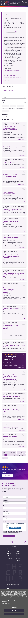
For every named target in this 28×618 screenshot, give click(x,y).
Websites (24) (5, 110)
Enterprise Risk (7, 73)
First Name (5, 495)
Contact (18, 558)
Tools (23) (5, 108)
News (17, 556)
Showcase (6, 8)
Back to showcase (8, 86)
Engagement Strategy (8, 72)
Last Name (5, 500)
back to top (14, 546)
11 (12, 455)
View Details (21, 139)
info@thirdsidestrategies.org (13, 584)
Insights (9, 556)
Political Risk (6, 80)
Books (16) (13, 105)
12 (15, 455)
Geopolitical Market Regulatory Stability (12, 77)
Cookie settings (14, 607)
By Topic (3, 100)
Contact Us (7, 475)
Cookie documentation (6, 603)
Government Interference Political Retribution (13, 79)
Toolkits (9, 553)
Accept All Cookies (15, 530)
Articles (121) (5, 105)
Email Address (6, 505)
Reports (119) (20, 105)
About (17, 549)
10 (9, 455)
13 (18, 455)
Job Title (5, 516)
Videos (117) (11, 108)
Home (3, 8)
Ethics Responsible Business (9, 75)
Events (17, 551)
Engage (18, 553)
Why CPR (9, 551)
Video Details (21, 167)
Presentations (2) (20, 108)
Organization (6, 511)
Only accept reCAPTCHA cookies (15, 527)
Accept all (14, 614)
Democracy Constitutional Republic (11, 70)
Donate (18, 560)
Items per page (5, 114)
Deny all (14, 610)
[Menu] (26, 2)
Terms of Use (4, 601)
